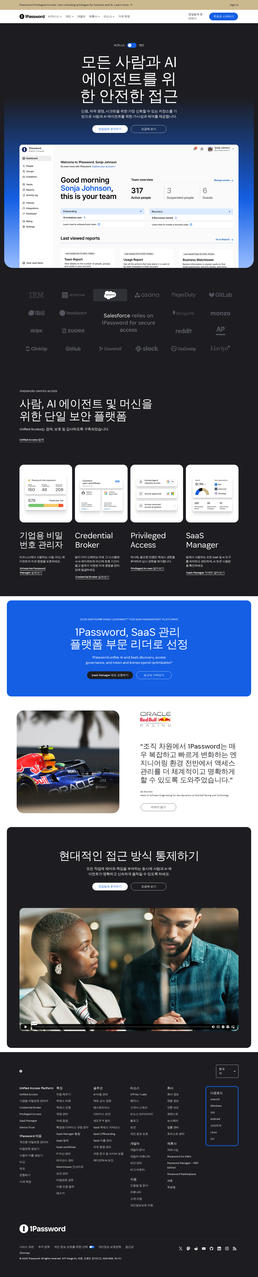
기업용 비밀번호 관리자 (33, 1101)
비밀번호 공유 (65, 1180)
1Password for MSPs (179, 1156)
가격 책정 (25, 1182)
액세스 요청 (63, 1107)
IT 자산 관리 (63, 1154)
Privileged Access (30, 1114)
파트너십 (172, 1150)
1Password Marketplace (181, 1174)
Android (215, 1119)
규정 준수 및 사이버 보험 (108, 1154)
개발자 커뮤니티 (140, 1156)
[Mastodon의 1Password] (188, 1248)
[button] (227, 1071)
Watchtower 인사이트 (69, 1167)
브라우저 (215, 1125)
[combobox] (227, 1071)
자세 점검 (62, 1121)
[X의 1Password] (180, 1248)
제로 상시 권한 (102, 1101)
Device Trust (27, 1127)
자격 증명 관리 (102, 1147)
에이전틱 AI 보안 (103, 1160)
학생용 (171, 1187)
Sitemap (24, 1253)
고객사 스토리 (138, 1107)
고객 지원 (136, 1199)
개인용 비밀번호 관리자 (33, 1142)
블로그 (134, 1121)
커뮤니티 (135, 1192)
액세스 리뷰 (63, 1101)
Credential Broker (30, 1107)
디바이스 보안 (102, 1114)
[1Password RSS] (234, 1248)
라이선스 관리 (65, 1160)
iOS (212, 1112)
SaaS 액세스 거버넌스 (106, 1127)
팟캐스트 (172, 1114)
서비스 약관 (26, 1247)
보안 (133, 1127)
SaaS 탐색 (62, 1140)
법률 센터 (173, 1127)
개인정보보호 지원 (141, 1205)
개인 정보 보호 (139, 1134)
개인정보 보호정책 (109, 1247)
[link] (223, 16)
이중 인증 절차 (65, 1187)
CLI (212, 1139)
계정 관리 (62, 1114)
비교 (22, 1162)
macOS (214, 1099)
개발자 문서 (137, 1150)
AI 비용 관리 (100, 1094)
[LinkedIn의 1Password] (219, 1248)
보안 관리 (62, 1173)
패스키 (60, 1193)
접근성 (129, 1247)
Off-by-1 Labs (138, 1094)
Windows (216, 1106)
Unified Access (28, 1094)
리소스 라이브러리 (141, 1114)
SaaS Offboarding (104, 1134)
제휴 (170, 1181)
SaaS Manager (28, 1121)
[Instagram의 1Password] (227, 1248)
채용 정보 (173, 1101)
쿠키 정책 (44, 1247)
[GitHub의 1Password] (211, 1248)
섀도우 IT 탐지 (101, 1121)
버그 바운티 (137, 1169)
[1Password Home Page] (32, 16)
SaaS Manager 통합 (68, 1134)
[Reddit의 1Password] (196, 1248)
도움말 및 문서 (139, 1185)
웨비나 (134, 1101)
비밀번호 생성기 (29, 1149)
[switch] (132, 45)
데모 (22, 1168)
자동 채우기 (63, 1094)
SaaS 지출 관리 (102, 1140)
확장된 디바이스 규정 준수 (72, 1127)
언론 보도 (173, 1107)
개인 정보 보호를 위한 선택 (71, 1247)
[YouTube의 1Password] (204, 1248)
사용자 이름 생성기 (31, 1155)
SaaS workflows (66, 1147)
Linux (213, 1132)
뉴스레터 (172, 1121)
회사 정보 (173, 1094)
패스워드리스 (101, 1107)
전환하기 (25, 1175)
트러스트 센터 (175, 1134)
